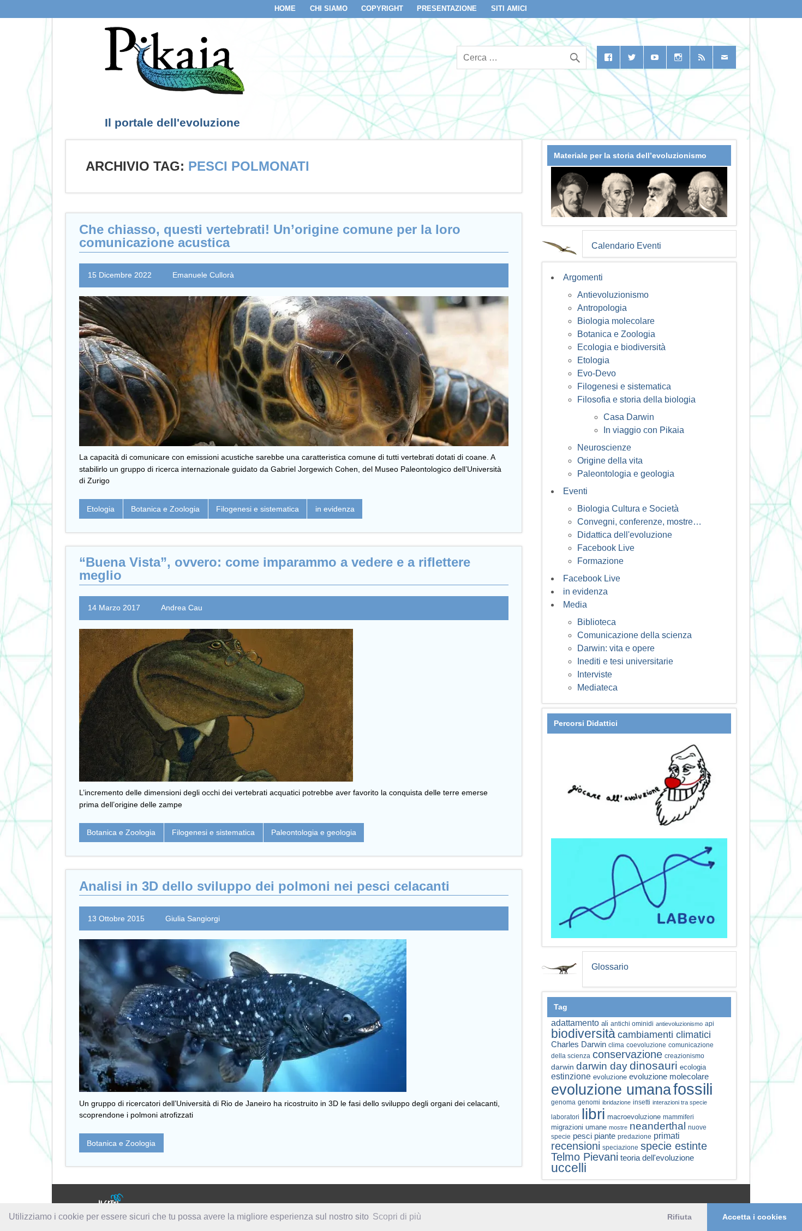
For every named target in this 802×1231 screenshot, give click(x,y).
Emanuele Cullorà (203, 275)
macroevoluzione (634, 1117)
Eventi (575, 491)
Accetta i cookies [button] (754, 1216)
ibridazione (616, 1102)
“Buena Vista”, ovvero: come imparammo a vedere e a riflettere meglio (274, 569)
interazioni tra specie (680, 1102)
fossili (693, 1089)
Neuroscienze (604, 447)
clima (616, 1045)
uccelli (568, 1168)
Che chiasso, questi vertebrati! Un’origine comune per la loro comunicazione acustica (269, 236)
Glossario (610, 966)
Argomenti (583, 277)
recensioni (575, 1146)
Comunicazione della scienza (634, 635)
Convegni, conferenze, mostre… (639, 521)
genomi (589, 1102)
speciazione (620, 1147)
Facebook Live (606, 548)
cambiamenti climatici (664, 1034)
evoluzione (610, 1077)
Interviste (594, 674)
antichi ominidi (632, 1024)
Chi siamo (329, 8)
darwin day (601, 1066)
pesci (582, 1136)
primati (667, 1135)
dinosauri (654, 1065)
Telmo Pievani (584, 1157)
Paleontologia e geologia (313, 832)
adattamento (575, 1023)
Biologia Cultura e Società (628, 508)
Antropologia (602, 308)
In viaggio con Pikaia (643, 430)
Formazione (600, 561)
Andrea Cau (181, 607)
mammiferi (678, 1117)
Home (285, 8)
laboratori (565, 1116)
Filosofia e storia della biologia (636, 399)
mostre (618, 1127)
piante (604, 1136)
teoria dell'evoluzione (657, 1157)
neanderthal (658, 1126)
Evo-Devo (596, 373)
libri (593, 1113)
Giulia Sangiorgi (192, 918)
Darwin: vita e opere (616, 648)
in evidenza (335, 509)
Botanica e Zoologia (165, 509)
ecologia (693, 1067)
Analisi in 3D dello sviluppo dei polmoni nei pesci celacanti (264, 886)
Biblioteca (596, 622)
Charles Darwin (578, 1044)
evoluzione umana (611, 1090)
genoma (563, 1102)
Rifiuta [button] (679, 1216)
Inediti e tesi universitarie (625, 661)
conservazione (627, 1054)
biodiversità (583, 1033)
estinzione (571, 1076)
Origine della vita (610, 460)
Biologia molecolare (616, 321)
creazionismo (684, 1055)
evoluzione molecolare (669, 1076)
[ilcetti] (111, 1201)
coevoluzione (646, 1045)
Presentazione (447, 8)
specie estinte (674, 1146)
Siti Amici (509, 8)
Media (575, 604)
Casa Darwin (628, 417)
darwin (562, 1066)
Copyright (382, 8)
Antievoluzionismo (613, 294)
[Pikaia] (172, 91)
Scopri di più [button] (397, 1216)
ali (604, 1023)
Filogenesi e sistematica (257, 509)
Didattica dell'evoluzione (624, 534)
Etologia (101, 509)
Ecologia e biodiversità (621, 347)
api (709, 1024)
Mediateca (597, 687)
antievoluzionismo (679, 1023)
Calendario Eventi (626, 245)
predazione (634, 1136)
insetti (641, 1102)
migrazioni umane (579, 1127)
